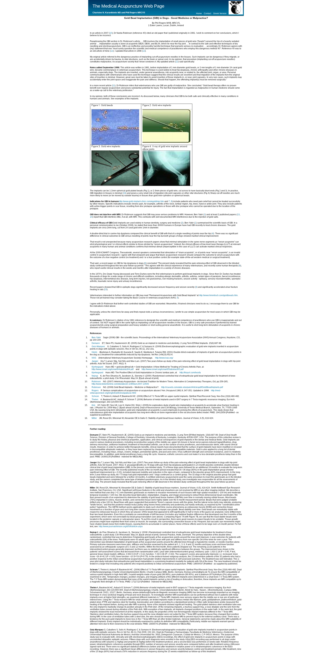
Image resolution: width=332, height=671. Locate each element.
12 (112, 51)
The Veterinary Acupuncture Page (156, 661)
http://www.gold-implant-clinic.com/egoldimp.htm (141, 201)
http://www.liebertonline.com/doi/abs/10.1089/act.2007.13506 (120, 384)
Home (199, 13)
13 (238, 214)
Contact (207, 13)
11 (114, 85)
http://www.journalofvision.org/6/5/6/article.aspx (121, 526)
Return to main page (193, 661)
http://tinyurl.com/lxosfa (190, 372)
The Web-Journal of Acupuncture (113, 661)
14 (91, 217)
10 (111, 33)
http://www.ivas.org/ (164, 358)
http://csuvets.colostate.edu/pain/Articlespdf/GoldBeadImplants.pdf (192, 387)
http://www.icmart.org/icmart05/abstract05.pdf (162, 369)
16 (124, 193)
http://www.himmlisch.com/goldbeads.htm (218, 295)
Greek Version (220, 13)
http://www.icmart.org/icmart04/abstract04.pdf (112, 369)
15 (105, 289)
